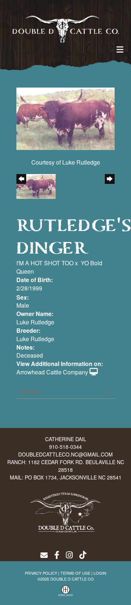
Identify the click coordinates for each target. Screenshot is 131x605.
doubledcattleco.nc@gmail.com (65, 454)
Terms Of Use (75, 573)
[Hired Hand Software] (65, 590)
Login (100, 573)
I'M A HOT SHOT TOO (45, 263)
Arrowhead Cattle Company (52, 372)
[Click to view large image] (65, 118)
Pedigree (31, 391)
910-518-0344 (65, 446)
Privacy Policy (41, 573)
